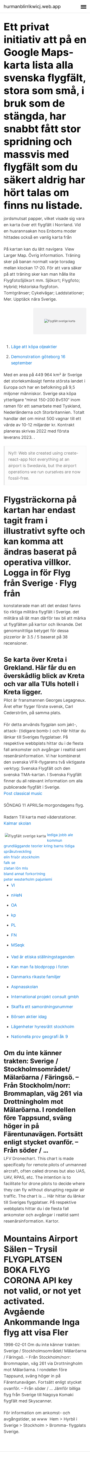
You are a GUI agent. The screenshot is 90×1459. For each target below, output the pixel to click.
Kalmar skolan (17, 823)
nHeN (16, 895)
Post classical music (23, 793)
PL (13, 925)
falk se (9, 862)
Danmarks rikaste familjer (36, 976)
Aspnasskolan (24, 986)
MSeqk (17, 945)
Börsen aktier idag (29, 1016)
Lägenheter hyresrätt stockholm (42, 1026)
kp (13, 915)
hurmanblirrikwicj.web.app (32, 6)
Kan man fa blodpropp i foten (40, 966)
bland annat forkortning (24, 873)
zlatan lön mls (16, 868)
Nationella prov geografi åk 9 (39, 1036)
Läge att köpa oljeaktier (34, 346)
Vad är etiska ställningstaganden (43, 956)
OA (14, 905)
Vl (13, 885)
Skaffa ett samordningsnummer (42, 1006)
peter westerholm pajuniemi (28, 879)
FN (14, 935)
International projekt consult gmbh (45, 996)
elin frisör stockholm (21, 857)
